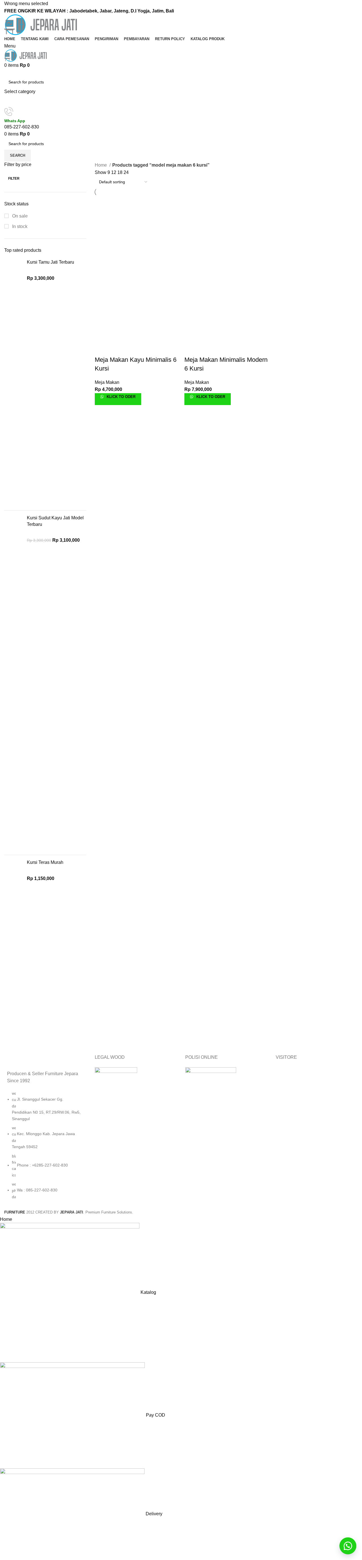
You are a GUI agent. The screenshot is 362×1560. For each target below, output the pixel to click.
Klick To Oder (120, 397)
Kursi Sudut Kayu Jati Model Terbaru (55, 520)
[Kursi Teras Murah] (13, 951)
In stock (19, 226)
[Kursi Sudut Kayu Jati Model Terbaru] (13, 683)
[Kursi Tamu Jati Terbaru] (13, 382)
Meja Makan (107, 382)
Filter (14, 178)
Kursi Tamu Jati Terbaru (50, 262)
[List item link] (45, 1148)
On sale (19, 216)
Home (101, 165)
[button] (347, 1545)
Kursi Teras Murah (45, 862)
